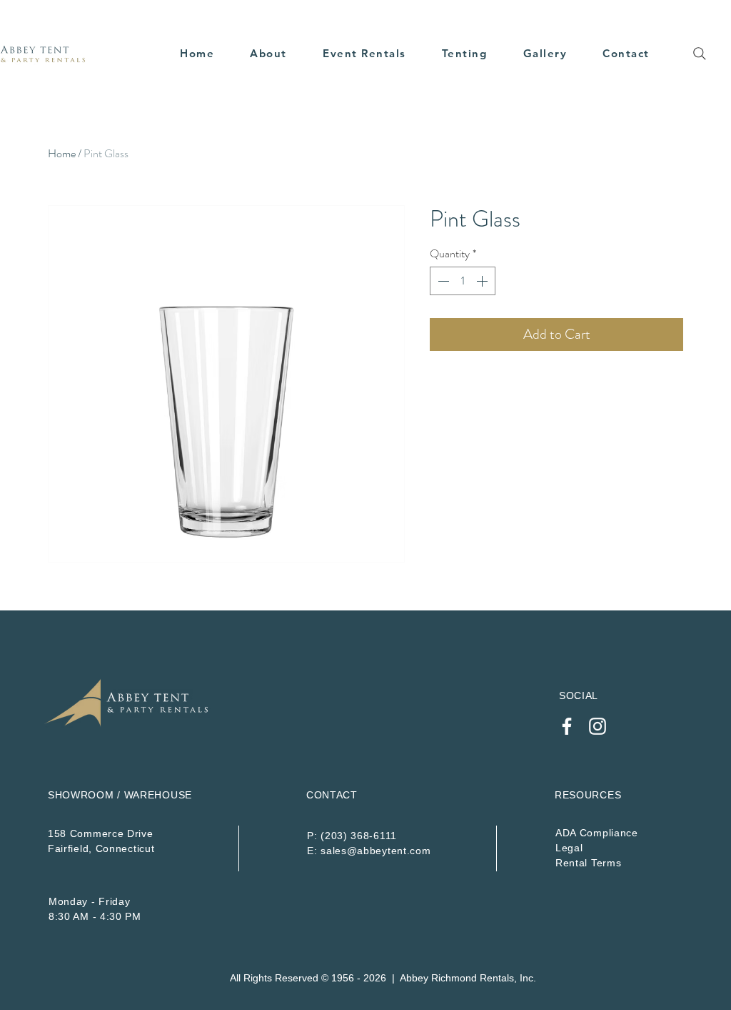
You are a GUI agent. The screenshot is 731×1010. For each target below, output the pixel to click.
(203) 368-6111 (359, 835)
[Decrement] (442, 280)
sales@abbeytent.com (375, 850)
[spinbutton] (462, 280)
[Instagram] (597, 726)
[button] (364, 53)
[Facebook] (566, 726)
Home (62, 153)
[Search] (700, 54)
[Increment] (483, 280)
